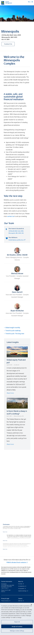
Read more (10, 393)
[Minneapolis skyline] (17, 13)
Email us (3, 591)
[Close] (31, 604)
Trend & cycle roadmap (13, 331)
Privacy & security (5, 600)
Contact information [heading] (6, 581)
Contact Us (8, 44)
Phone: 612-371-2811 (6, 590)
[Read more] (5, 531)
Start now (20, 600)
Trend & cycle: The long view (14, 334)
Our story (20, 583)
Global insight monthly (12, 328)
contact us (10, 216)
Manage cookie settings (17, 631)
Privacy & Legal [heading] (5, 598)
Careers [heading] (20, 598)
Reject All (17, 622)
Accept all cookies (17, 626)
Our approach (21, 588)
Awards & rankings (22, 591)
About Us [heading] (20, 581)
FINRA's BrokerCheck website (16, 562)
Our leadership (21, 586)
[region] (17, 619)
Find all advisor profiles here (16, 240)
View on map (4, 588)
